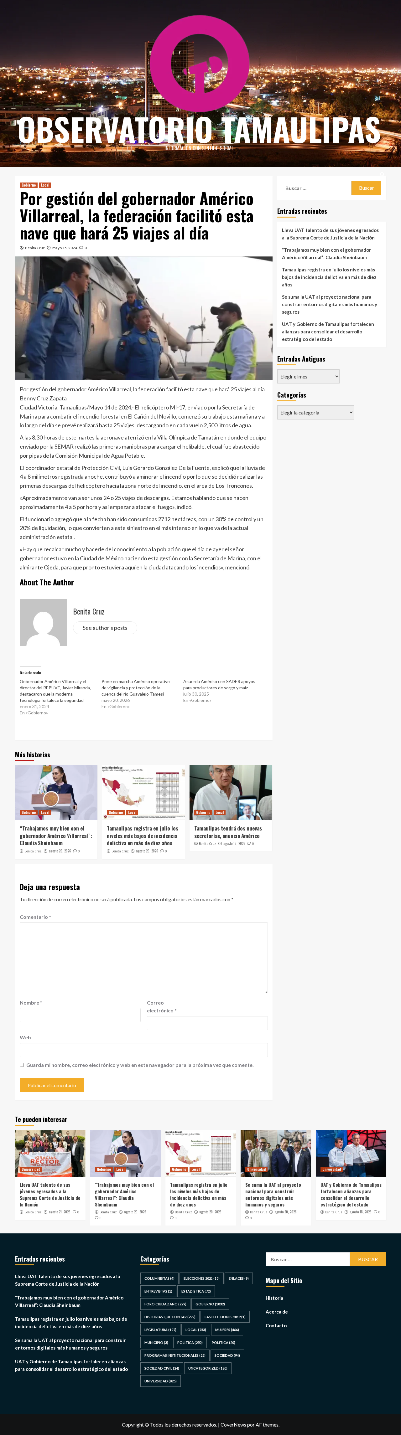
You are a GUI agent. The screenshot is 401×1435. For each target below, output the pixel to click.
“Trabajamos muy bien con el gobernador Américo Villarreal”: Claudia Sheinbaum (56, 835)
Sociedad (227, 1355)
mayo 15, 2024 (64, 247)
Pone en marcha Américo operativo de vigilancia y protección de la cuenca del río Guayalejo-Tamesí (136, 688)
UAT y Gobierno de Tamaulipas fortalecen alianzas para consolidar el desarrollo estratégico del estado (328, 331)
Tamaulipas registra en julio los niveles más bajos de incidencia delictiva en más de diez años (142, 835)
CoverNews (233, 1424)
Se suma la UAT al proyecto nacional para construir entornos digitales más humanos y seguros (329, 304)
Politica (190, 1342)
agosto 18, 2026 (234, 843)
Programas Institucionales (175, 1355)
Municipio (156, 1342)
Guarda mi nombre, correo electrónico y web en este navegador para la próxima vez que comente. (140, 1065)
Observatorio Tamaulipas (199, 128)
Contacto (276, 1325)
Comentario (35, 917)
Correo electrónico (162, 1007)
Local (45, 185)
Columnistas (159, 1278)
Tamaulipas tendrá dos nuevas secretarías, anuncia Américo (228, 832)
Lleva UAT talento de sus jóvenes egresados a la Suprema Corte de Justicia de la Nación (330, 233)
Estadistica (196, 1291)
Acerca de (277, 1311)
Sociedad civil (161, 1368)
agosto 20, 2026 (60, 850)
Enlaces (239, 1278)
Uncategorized (207, 1368)
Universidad (31, 1169)
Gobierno (29, 185)
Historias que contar (169, 1317)
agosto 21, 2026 (59, 1211)
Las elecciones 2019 (225, 1317)
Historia (274, 1298)
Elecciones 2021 (202, 1278)
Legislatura (160, 1330)
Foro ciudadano (165, 1304)
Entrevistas (158, 1291)
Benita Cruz (35, 247)
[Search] (382, 174)
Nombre (31, 1003)
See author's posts (105, 627)
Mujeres (227, 1330)
